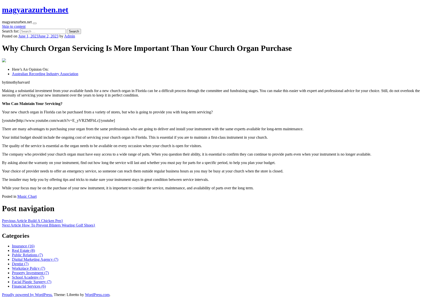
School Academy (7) (28, 277)
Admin (69, 36)
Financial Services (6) (29, 286)
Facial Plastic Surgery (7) (31, 282)
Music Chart (27, 196)
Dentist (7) (20, 264)
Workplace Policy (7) (28, 268)
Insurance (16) (23, 246)
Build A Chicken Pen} (32, 221)
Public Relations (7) (27, 255)
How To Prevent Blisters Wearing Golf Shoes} (48, 225)
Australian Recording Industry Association (45, 74)
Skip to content (14, 26)
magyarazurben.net (35, 9)
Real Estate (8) (23, 250)
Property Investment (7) (30, 273)
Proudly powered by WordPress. (27, 295)
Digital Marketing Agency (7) (35, 259)
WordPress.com (97, 295)
